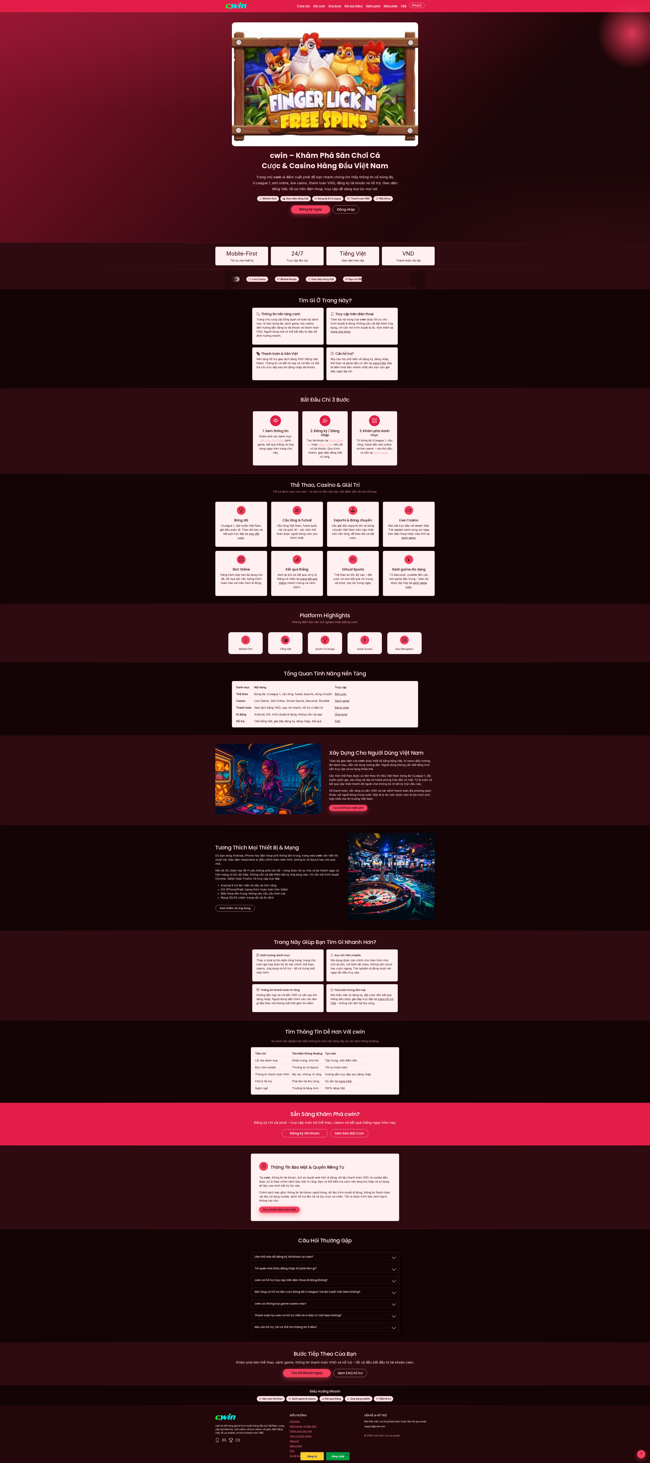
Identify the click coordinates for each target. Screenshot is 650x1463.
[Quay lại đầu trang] (641, 1454)
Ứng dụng (334, 6)
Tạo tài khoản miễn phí (348, 808)
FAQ (403, 6)
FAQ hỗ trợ (385, 1398)
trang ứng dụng (340, 331)
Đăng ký (417, 5)
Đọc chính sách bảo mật (279, 1210)
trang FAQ (379, 363)
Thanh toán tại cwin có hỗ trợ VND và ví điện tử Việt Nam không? (298, 1315)
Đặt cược (319, 6)
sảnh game (381, 452)
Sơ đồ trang (296, 1455)
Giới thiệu (295, 1421)
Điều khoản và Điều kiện (303, 1426)
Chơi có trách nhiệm (301, 1436)
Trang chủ (303, 6)
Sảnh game (373, 6)
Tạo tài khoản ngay (306, 1372)
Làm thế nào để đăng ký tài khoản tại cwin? (284, 1257)
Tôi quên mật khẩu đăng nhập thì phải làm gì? (286, 1268)
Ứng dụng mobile (360, 1398)
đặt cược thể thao (271, 440)
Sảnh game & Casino (304, 1398)
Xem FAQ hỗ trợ (350, 1373)
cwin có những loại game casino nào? (280, 1304)
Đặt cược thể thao (272, 1398)
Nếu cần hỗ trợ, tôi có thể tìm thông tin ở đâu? (286, 1327)
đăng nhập (326, 444)
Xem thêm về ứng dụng (235, 908)
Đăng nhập (391, 6)
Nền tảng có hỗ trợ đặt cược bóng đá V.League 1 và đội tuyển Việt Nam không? (307, 1292)
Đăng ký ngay (310, 209)
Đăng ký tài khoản (304, 1133)
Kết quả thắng (353, 6)
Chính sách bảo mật (301, 1431)
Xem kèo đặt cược (349, 1133)
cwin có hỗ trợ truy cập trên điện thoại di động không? (291, 1280)
